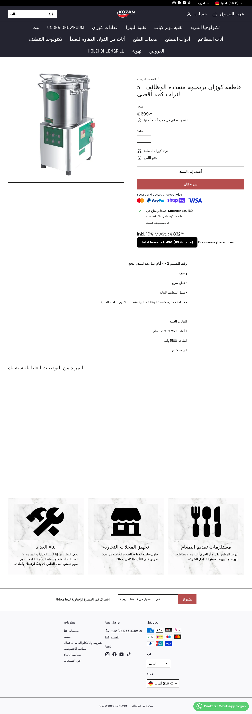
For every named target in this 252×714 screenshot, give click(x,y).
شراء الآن (190, 184)
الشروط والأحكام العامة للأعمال (83, 643)
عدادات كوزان (105, 27)
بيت (35, 27)
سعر (140, 106)
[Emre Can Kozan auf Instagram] (107, 654)
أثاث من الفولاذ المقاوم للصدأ (97, 39)
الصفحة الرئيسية (146, 79)
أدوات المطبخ (177, 39)
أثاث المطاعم (210, 39)
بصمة (67, 637)
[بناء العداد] (46, 522)
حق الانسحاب (72, 661)
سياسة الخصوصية (75, 649)
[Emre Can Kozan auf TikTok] (129, 654)
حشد (140, 131)
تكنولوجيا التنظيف (45, 39)
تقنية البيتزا (136, 27)
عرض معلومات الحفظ (157, 222)
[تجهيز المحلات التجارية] (126, 522)
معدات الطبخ (145, 39)
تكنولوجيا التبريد (205, 27)
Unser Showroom (65, 27)
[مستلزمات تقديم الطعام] (206, 522)
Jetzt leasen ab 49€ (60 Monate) (167, 242)
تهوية (136, 51)
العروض (156, 51)
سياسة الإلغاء (72, 655)
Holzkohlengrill (106, 51)
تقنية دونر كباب (168, 27)
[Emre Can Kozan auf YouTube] (122, 654)
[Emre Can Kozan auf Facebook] (114, 654)
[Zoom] (66, 124)
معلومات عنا (71, 631)
